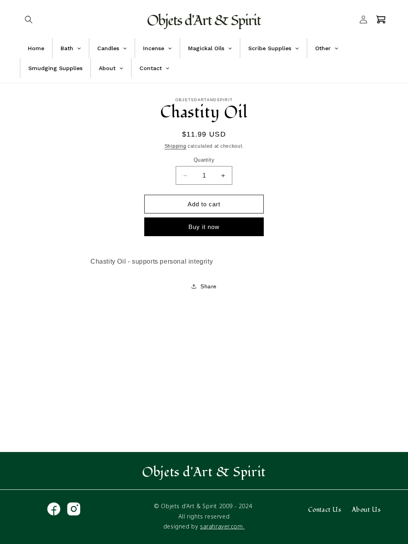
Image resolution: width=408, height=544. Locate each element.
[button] (28, 19)
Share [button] (208, 286)
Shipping (175, 146)
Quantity (204, 160)
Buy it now (204, 226)
